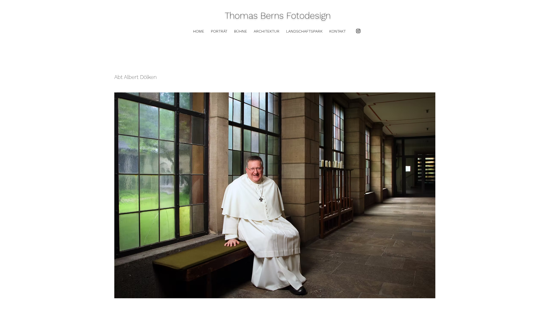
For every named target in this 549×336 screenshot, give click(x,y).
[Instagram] (358, 31)
